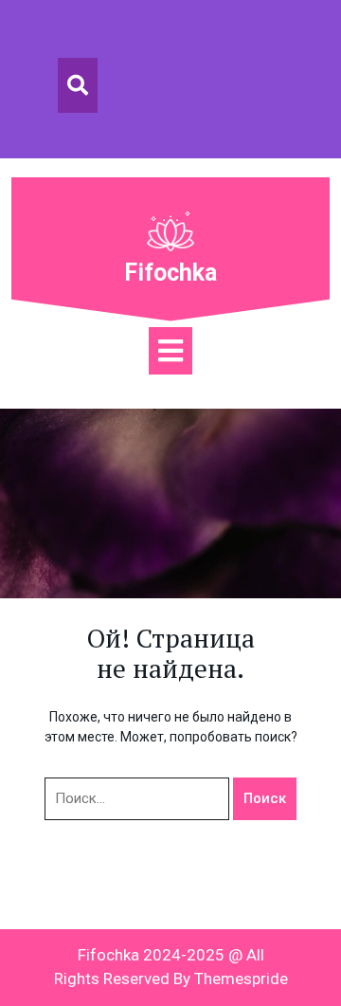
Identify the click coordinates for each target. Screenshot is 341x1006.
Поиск (264, 798)
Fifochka (170, 272)
